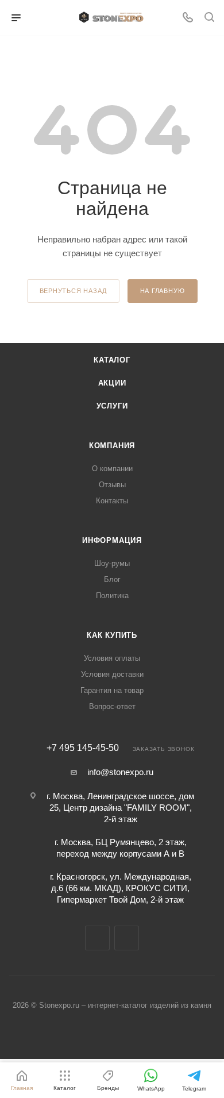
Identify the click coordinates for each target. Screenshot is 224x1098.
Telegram (97, 938)
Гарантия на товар (112, 690)
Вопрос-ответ (112, 706)
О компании (112, 468)
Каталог (112, 360)
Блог (112, 579)
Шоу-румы (112, 563)
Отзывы (112, 484)
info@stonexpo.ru (120, 772)
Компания (112, 445)
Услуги (112, 406)
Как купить (112, 635)
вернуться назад (73, 290)
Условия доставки (112, 674)
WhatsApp (126, 938)
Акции (112, 383)
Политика (112, 595)
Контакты (112, 500)
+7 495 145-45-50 (83, 748)
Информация (112, 540)
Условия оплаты (112, 658)
